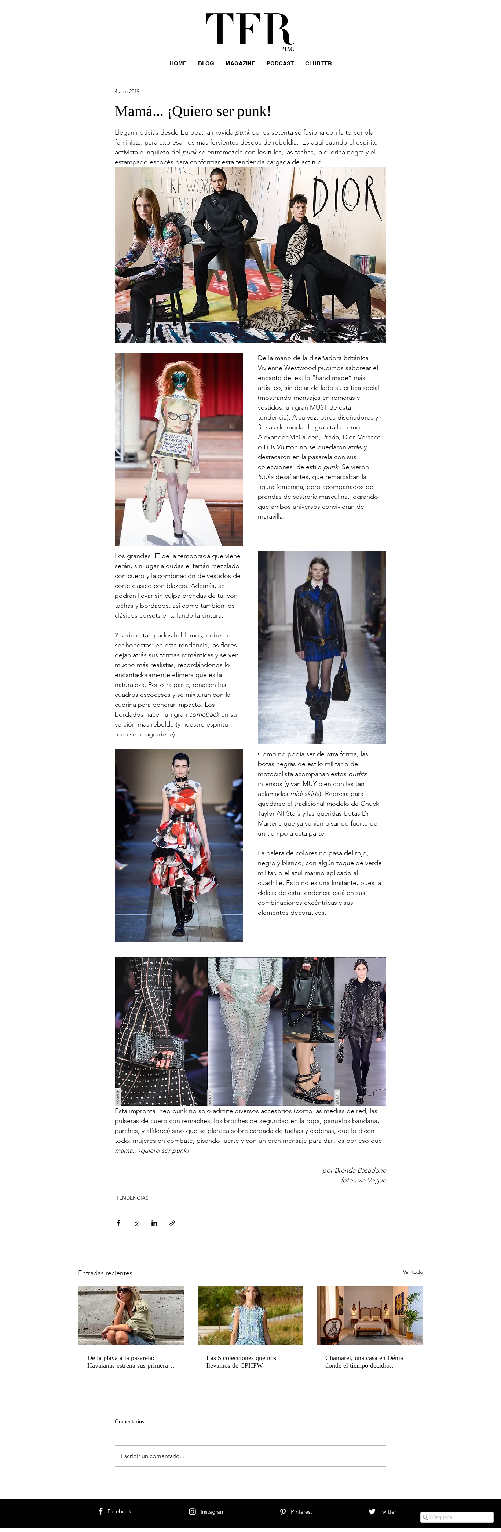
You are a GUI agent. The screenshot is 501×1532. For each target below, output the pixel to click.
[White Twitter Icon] (372, 1511)
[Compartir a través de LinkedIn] (154, 1223)
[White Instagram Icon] (192, 1511)
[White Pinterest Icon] (283, 1512)
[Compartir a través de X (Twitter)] (136, 1223)
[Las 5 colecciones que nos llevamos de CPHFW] (251, 1315)
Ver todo (413, 1272)
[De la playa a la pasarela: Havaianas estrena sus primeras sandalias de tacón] (131, 1315)
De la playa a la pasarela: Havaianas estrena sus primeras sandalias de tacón (129, 1362)
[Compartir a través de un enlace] (172, 1223)
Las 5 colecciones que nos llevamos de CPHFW (241, 1361)
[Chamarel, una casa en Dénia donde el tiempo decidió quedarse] (370, 1315)
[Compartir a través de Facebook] (118, 1223)
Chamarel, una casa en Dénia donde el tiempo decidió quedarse (364, 1362)
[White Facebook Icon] (100, 1511)
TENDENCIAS (132, 1198)
